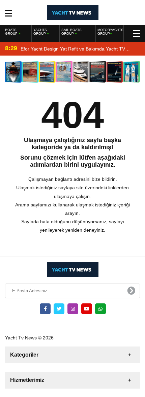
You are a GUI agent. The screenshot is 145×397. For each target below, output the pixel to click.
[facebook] (45, 308)
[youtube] (86, 308)
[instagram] (72, 308)
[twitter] (59, 308)
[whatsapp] (100, 308)
